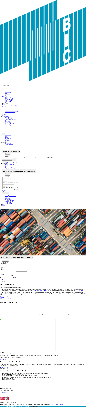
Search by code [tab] (7, 153)
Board (6, 93)
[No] (38, 406)
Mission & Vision (8, 88)
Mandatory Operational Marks (10, 119)
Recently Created (8, 101)
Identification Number (9, 117)
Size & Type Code (8, 118)
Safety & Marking (5, 116)
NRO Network (7, 94)
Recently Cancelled (8, 100)
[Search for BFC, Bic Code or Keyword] (11, 85)
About (3, 87)
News (3, 127)
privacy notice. (60, 404)
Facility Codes (5, 106)
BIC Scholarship (8, 92)
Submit (5, 181)
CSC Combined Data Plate (10, 123)
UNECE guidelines (79, 290)
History (6, 89)
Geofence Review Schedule (10, 112)
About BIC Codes (8, 97)
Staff (5, 95)
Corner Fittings (7, 121)
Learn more (35, 406)
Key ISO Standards (8, 122)
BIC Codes (4, 96)
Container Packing (8, 125)
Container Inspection (8, 126)
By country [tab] (7, 156)
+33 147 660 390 (5, 392)
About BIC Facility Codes (9, 107)
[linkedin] (1, 395)
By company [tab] (7, 174)
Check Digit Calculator (9, 99)
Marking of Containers (9, 124)
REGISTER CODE (3, 359)
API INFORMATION (4, 367)
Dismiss (31, 406)
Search (15, 158)
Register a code (7, 108)
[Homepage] (43, 80)
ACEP (6, 120)
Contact (3, 128)
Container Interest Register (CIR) (11, 105)
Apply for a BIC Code (9, 98)
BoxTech (4, 104)
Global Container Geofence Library (11, 111)
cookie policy (51, 404)
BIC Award (7, 90)
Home (3, 279)
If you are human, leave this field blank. (10, 182)
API (5, 102)
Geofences (4, 114)
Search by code (49, 157)
